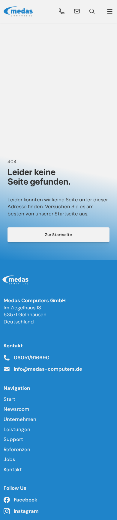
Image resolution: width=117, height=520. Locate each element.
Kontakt (13, 469)
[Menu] (109, 11)
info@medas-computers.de (48, 369)
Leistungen (17, 429)
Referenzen (17, 449)
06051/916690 (32, 357)
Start (9, 399)
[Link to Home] (17, 281)
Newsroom (16, 409)
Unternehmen (20, 419)
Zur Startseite (58, 234)
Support (13, 439)
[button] (61, 11)
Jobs (9, 459)
